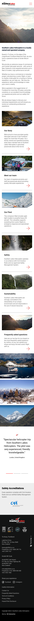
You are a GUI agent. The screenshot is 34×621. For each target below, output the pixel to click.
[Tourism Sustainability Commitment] (17, 529)
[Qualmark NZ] (10, 529)
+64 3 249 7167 (6, 551)
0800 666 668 (17, 571)
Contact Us (5, 590)
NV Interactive (11, 614)
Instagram (19, 582)
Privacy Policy (6, 598)
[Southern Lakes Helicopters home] (17, 520)
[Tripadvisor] (24, 529)
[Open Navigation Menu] (30, 4)
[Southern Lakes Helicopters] (8, 4)
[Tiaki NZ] (4, 529)
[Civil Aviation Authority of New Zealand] (17, 503)
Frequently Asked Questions (10, 593)
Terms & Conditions (8, 596)
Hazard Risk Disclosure (9, 601)
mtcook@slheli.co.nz (8, 569)
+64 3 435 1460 (6, 572)
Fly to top (31, 541)
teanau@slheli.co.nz (8, 547)
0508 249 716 (17, 549)
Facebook (8, 582)
